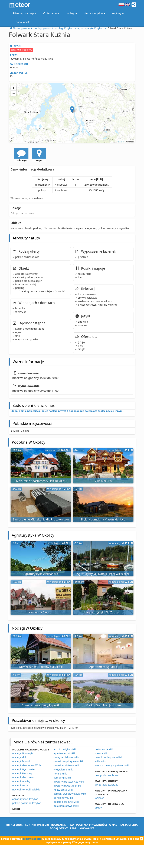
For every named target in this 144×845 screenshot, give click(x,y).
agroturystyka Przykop (25, 799)
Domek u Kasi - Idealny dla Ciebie (41, 667)
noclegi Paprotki (21, 761)
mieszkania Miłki (63, 789)
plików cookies (32, 838)
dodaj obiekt (59, 828)
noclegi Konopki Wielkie (26, 789)
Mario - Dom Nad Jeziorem (103, 705)
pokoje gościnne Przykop (26, 803)
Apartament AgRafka (103, 667)
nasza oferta (128, 824)
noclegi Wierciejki (22, 753)
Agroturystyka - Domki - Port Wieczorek (103, 574)
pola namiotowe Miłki (66, 805)
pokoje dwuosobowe (107, 775)
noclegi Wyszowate (23, 769)
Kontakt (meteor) (37, 824)
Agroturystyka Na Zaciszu (103, 612)
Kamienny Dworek (41, 612)
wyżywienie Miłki (63, 769)
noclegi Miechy (21, 781)
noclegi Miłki (19, 757)
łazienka (99, 798)
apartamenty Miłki (64, 753)
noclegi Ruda (20, 785)
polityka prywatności (91, 824)
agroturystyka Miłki (65, 749)
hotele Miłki (60, 773)
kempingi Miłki (62, 777)
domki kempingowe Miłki (68, 761)
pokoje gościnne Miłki (66, 801)
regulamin (58, 824)
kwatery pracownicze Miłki (69, 781)
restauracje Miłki (104, 749)
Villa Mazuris (103, 481)
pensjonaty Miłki (63, 797)
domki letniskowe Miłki (67, 765)
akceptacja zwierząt (106, 784)
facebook (15, 824)
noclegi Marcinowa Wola (26, 765)
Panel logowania (82, 828)
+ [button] (13, 88)
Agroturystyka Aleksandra (41, 574)
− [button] (13, 93)
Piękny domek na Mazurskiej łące (103, 519)
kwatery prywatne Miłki (67, 785)
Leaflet (121, 141)
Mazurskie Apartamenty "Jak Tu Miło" (41, 481)
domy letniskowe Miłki (67, 757)
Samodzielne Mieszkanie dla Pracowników (41, 519)
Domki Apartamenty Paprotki (40, 705)
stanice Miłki (102, 753)
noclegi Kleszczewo (23, 777)
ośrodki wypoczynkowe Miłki (70, 793)
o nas (113, 824)
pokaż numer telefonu (21, 49)
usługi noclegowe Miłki (108, 757)
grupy (98, 807)
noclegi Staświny (22, 773)
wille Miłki (100, 761)
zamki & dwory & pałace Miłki (112, 765)
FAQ (71, 824)
